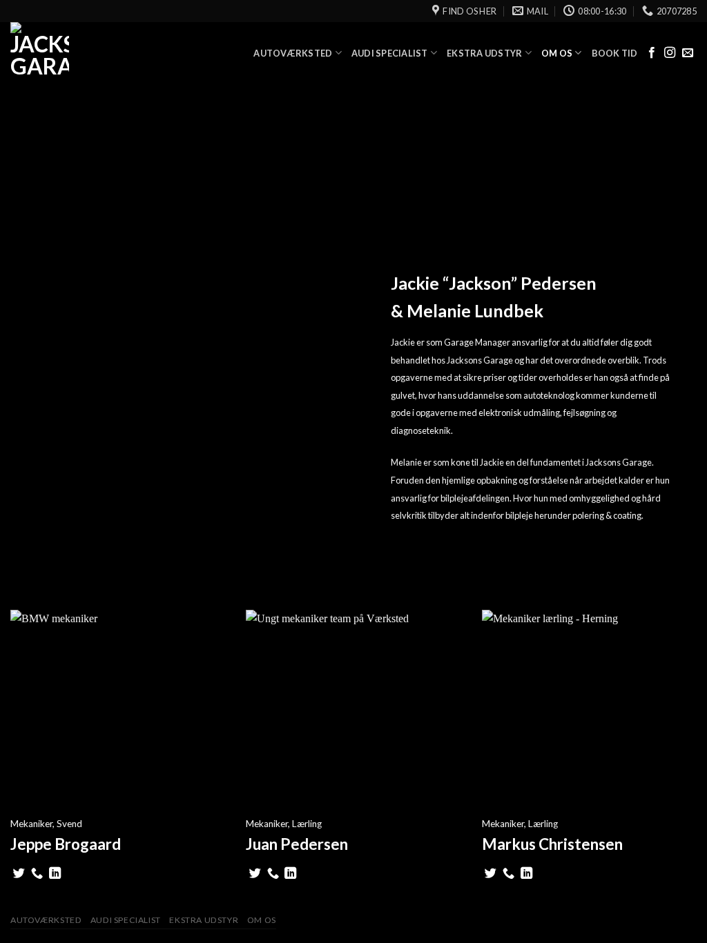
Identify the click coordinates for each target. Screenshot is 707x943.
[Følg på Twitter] (19, 874)
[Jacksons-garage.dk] (79, 53)
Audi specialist (389, 53)
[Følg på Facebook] (651, 53)
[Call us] (37, 874)
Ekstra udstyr (484, 53)
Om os (556, 53)
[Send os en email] (687, 53)
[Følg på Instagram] (669, 53)
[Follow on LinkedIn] (55, 874)
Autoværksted (292, 53)
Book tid (615, 53)
